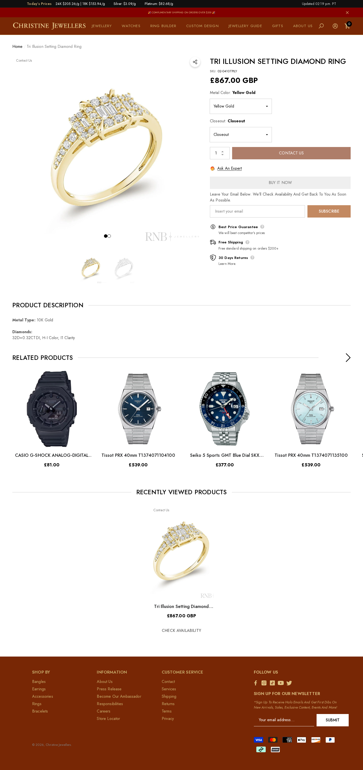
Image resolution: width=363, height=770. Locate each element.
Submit (333, 720)
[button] (104, 26)
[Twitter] (290, 683)
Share (195, 62)
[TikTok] (273, 683)
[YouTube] (282, 683)
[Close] (347, 12)
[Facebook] (257, 683)
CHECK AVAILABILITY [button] (181, 630)
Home (17, 46)
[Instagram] (265, 683)
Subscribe (329, 211)
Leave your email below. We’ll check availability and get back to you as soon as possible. (278, 197)
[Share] (195, 62)
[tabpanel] (107, 149)
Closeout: (227, 121)
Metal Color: (232, 92)
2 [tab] (109, 236)
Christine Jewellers (58, 744)
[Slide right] (348, 358)
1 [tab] (105, 236)
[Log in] (335, 26)
